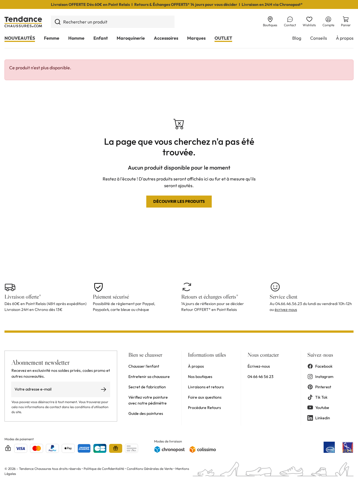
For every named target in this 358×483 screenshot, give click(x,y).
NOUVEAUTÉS (19, 38)
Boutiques (270, 25)
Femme (51, 38)
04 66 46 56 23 (261, 376)
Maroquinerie (131, 38)
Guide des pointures (145, 413)
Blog (296, 38)
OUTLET (223, 38)
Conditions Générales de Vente (150, 469)
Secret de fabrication (147, 386)
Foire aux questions (205, 397)
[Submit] (57, 22)
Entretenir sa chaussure (149, 376)
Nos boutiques (200, 376)
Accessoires (166, 38)
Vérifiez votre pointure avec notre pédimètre (148, 400)
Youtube (322, 407)
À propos (345, 38)
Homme (76, 38)
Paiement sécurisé (111, 296)
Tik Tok (321, 397)
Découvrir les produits (179, 201)
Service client (283, 296)
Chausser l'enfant (143, 366)
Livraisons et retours (206, 386)
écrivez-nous (286, 309)
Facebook (324, 366)
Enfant (100, 38)
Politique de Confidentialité (104, 469)
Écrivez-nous (259, 366)
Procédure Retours (204, 407)
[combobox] (113, 22)
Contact (290, 25)
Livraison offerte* (22, 296)
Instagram (324, 376)
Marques (196, 38)
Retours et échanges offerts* (209, 296)
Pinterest (323, 386)
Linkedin (322, 417)
